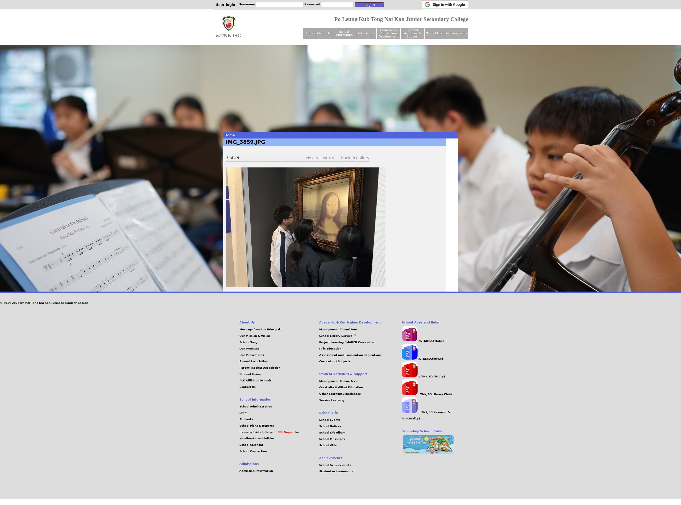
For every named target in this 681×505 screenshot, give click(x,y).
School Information (344, 33)
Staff (243, 412)
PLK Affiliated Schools (255, 380)
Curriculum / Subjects (335, 361)
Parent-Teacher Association (259, 367)
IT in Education (330, 348)
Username (247, 4)
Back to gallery (355, 158)
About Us (323, 33)
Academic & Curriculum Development (388, 33)
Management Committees (338, 329)
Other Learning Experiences (340, 393)
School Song (248, 342)
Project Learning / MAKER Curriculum (346, 342)
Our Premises (249, 348)
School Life (434, 33)
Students (246, 419)
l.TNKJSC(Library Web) (435, 394)
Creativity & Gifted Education (341, 387)
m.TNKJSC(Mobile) (432, 340)
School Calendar (251, 444)
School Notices (330, 426)
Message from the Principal (259, 329)
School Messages (332, 438)
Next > (312, 158)
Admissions (366, 33)
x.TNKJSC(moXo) (430, 358)
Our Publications (251, 355)
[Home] (229, 23)
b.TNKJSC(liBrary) (431, 376)
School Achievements (335, 465)
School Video (328, 445)
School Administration (255, 406)
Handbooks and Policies (257, 438)
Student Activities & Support (412, 33)
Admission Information (256, 470)
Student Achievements (336, 471)
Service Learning (331, 400)
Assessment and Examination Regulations (350, 355)
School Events (329, 419)
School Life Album (332, 432)
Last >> (327, 158)
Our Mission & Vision (254, 335)
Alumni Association (253, 361)
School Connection (253, 451)
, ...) (288, 432)
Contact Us (247, 386)
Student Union (250, 374)
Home (230, 135)
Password (312, 4)
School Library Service (337, 335)
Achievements (456, 33)
